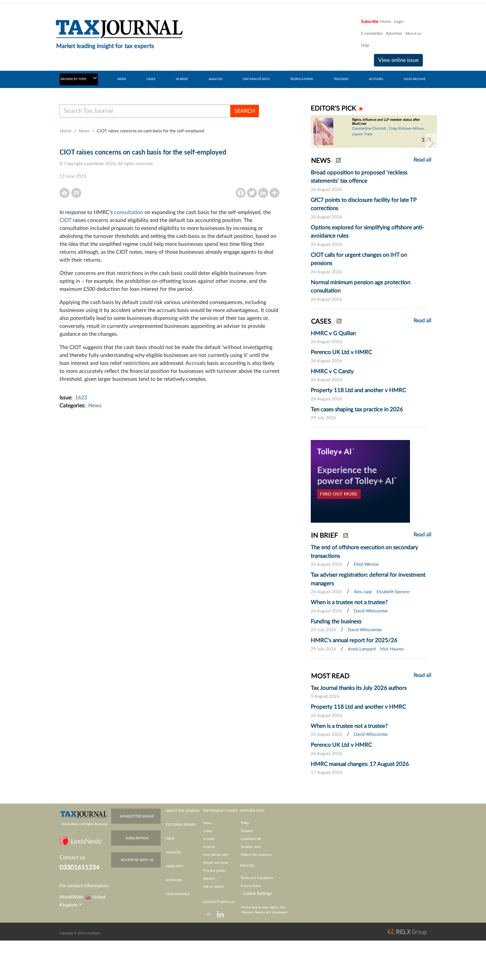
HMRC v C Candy (332, 371)
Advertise (394, 33)
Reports (209, 878)
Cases (207, 831)
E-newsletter (372, 33)
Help (365, 45)
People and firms (215, 862)
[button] (316, 143)
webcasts (174, 866)
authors (174, 880)
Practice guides (214, 870)
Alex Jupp (363, 592)
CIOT (65, 220)
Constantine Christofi (369, 128)
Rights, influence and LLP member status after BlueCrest (386, 121)
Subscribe (369, 21)
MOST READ (330, 676)
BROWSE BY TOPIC (74, 79)
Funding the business (336, 621)
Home (385, 21)
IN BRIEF (182, 79)
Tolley (245, 823)
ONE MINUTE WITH (256, 79)
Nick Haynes (392, 649)
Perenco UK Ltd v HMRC (341, 352)
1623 (81, 397)
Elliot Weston (366, 564)
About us (413, 33)
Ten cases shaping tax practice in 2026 (357, 409)
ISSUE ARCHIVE (414, 79)
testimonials (177, 894)
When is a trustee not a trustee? (349, 602)
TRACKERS (341, 79)
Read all (422, 159)
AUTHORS (376, 79)
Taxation (247, 831)
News (84, 131)
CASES (150, 79)
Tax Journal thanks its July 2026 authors (359, 688)
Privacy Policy (251, 886)
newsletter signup (137, 816)
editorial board (181, 824)
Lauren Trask (362, 134)
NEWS (121, 79)
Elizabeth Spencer (393, 592)
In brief (208, 839)
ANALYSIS (216, 79)
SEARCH (244, 111)
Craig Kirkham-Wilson (406, 128)
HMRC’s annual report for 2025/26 (354, 640)
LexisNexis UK (251, 839)
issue (170, 838)
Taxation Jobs (251, 847)
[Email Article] (76, 193)
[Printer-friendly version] (64, 193)
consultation (128, 212)
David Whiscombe (371, 611)
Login (399, 21)
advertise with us (137, 860)
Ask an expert (213, 886)
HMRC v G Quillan (333, 333)
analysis (173, 852)
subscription (137, 838)
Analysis (209, 847)
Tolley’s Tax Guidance (256, 855)
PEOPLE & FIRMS (301, 79)
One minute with (215, 855)
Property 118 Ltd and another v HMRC (358, 390)
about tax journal (183, 811)
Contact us (72, 857)
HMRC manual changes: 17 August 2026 (360, 764)
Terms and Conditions (257, 878)
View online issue (398, 60)
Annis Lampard (362, 649)
